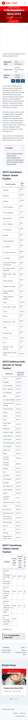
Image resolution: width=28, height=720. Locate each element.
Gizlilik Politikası (20, 716)
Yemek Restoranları (14, 7)
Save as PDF (14, 21)
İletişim (15, 713)
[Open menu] (24, 3)
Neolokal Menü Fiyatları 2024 (6, 650)
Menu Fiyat (8, 691)
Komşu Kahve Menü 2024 (13, 688)
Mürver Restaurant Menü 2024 (20, 651)
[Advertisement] (14, 39)
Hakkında (22, 713)
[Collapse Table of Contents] (21, 148)
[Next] (23, 683)
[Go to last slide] (4, 683)
